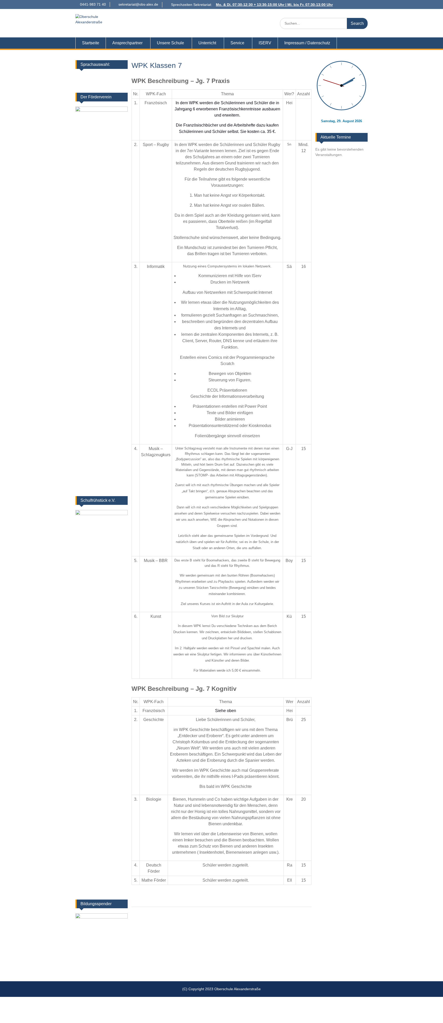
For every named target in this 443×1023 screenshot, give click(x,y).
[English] (96, 76)
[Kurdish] (122, 76)
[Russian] (122, 83)
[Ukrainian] (109, 76)
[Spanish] (109, 83)
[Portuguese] (102, 83)
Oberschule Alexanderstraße (176, 20)
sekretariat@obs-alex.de (138, 4)
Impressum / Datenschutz (307, 43)
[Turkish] (116, 83)
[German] (89, 76)
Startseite (90, 43)
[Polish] (96, 83)
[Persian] (89, 83)
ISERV (265, 43)
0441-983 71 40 (93, 4)
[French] (102, 76)
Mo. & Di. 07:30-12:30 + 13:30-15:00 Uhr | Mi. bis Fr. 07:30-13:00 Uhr (274, 5)
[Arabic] (116, 76)
